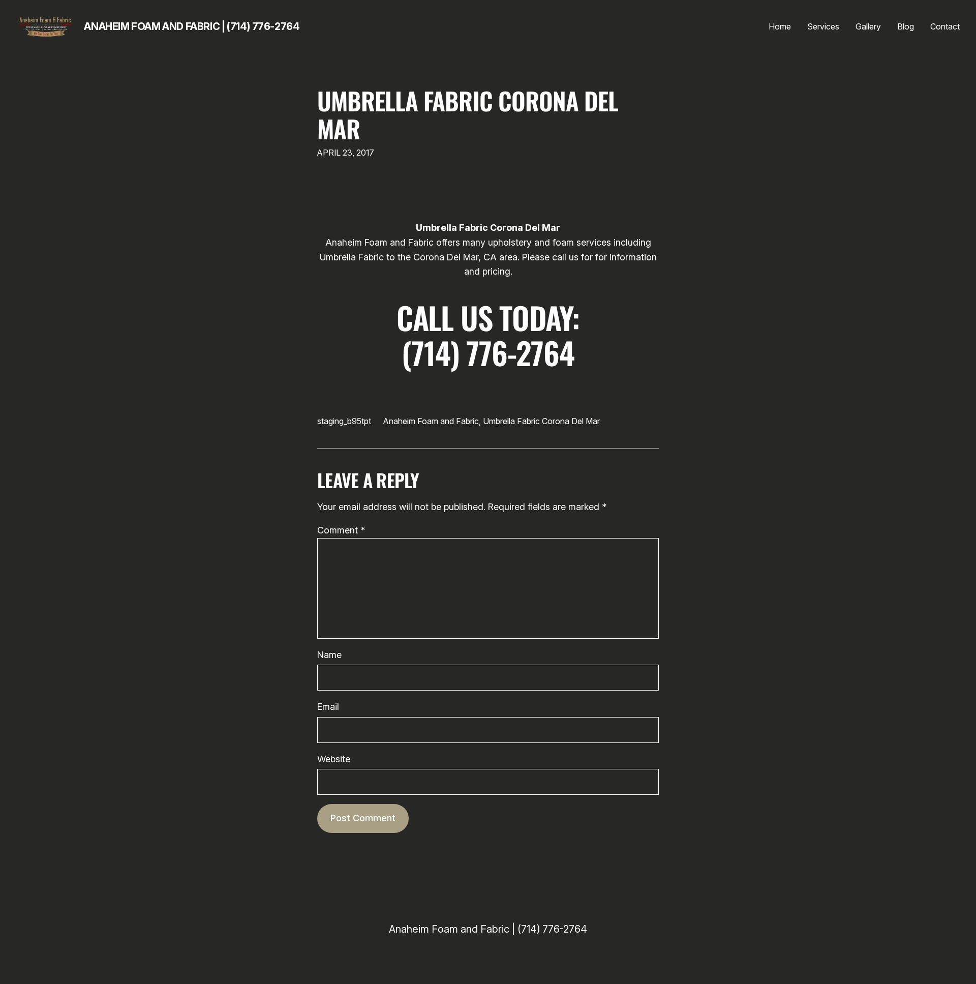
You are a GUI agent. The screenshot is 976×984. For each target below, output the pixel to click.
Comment (341, 530)
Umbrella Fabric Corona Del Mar (467, 114)
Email (328, 706)
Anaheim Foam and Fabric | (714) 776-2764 (191, 26)
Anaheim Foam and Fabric (431, 421)
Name (329, 654)
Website (333, 759)
